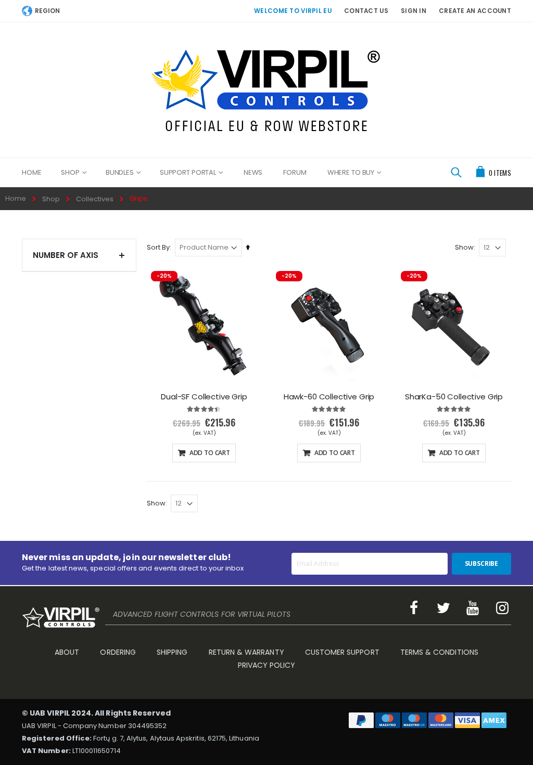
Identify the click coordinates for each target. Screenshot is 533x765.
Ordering (118, 652)
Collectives (94, 199)
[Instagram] (502, 608)
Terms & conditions (439, 652)
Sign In (413, 11)
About (67, 652)
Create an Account (475, 11)
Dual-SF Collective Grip (204, 397)
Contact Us (366, 11)
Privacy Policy (267, 665)
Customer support (342, 652)
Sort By (158, 247)
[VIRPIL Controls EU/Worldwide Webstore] (267, 90)
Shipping (172, 652)
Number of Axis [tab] (65, 255)
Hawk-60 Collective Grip (329, 397)
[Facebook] (414, 608)
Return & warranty (246, 652)
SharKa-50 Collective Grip (454, 397)
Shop (51, 199)
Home (15, 198)
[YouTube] (473, 608)
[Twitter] (443, 608)
